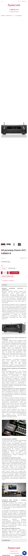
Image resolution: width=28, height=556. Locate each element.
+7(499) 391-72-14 (14, 9)
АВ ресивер (19, 15)
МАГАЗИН (9, 15)
